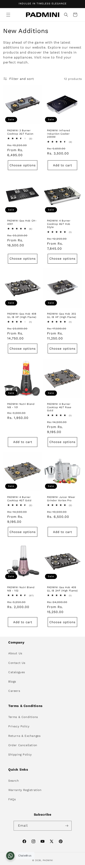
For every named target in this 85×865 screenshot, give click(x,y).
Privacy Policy (18, 726)
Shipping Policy (20, 754)
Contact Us (16, 662)
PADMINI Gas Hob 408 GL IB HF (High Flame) (21, 315)
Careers (14, 690)
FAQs (12, 799)
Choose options (22, 165)
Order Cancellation (22, 745)
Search (13, 780)
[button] (8, 14)
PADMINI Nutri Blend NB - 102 (20, 589)
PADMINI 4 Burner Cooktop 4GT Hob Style (59, 224)
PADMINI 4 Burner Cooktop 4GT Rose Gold (59, 407)
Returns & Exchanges (24, 735)
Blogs (12, 681)
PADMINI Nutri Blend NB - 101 (20, 406)
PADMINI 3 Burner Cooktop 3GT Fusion (20, 132)
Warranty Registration (25, 790)
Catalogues (16, 672)
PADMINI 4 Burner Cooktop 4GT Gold (19, 499)
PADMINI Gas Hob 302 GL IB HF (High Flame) (61, 315)
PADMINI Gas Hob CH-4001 (22, 222)
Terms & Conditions (23, 717)
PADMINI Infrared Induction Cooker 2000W (58, 133)
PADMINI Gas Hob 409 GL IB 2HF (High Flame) (62, 589)
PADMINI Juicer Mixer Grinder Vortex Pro (61, 499)
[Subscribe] (66, 826)
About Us (15, 653)
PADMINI (48, 860)
